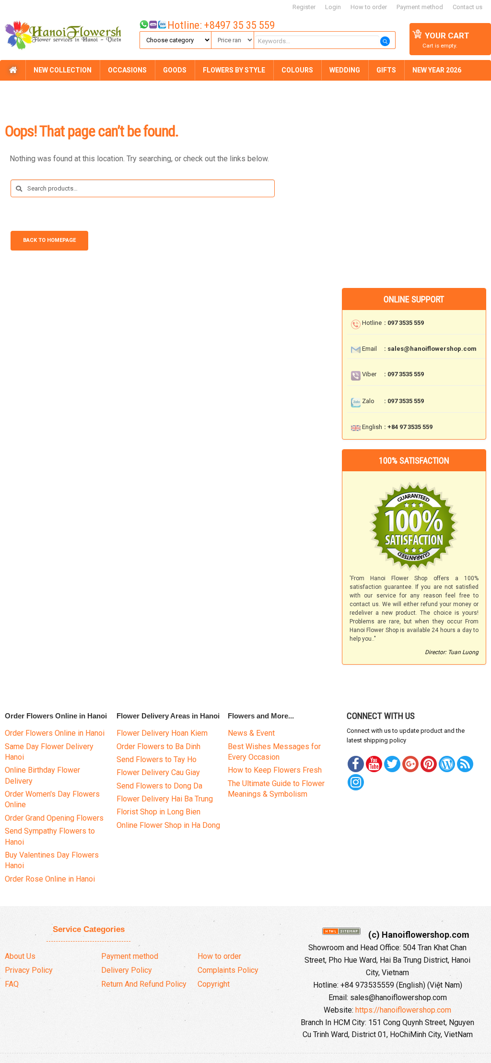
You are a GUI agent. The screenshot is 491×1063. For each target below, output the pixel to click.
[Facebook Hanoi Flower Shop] (356, 764)
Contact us (467, 7)
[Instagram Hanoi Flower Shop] (356, 782)
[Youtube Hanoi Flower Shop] (374, 764)
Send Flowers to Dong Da (159, 785)
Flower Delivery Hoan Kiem (162, 733)
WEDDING (344, 70)
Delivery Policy (126, 970)
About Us (20, 956)
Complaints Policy (228, 970)
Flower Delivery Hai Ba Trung (165, 798)
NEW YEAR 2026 (436, 70)
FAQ (12, 984)
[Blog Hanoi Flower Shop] (447, 764)
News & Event (251, 733)
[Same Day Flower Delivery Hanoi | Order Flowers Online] (60, 37)
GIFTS (386, 70)
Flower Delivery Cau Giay (158, 772)
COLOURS (297, 70)
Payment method (420, 7)
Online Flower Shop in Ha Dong (168, 825)
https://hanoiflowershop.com (403, 1010)
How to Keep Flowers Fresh (275, 770)
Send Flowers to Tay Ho (157, 759)
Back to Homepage (49, 240)
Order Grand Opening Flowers (54, 818)
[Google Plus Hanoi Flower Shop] (410, 764)
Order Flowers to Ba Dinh (158, 746)
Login (333, 7)
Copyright (214, 984)
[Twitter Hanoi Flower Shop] (392, 764)
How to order (369, 7)
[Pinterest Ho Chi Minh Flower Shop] (428, 764)
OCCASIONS (127, 70)
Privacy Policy (29, 970)
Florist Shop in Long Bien (158, 811)
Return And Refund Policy (144, 984)
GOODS (175, 70)
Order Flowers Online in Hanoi (55, 733)
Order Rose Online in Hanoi (50, 879)
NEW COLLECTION (63, 70)
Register (304, 7)
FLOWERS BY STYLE (234, 70)
